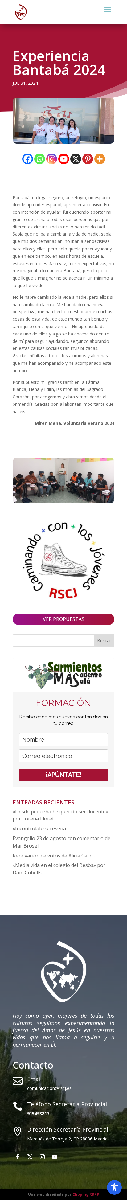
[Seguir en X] (30, 1157)
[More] (99, 159)
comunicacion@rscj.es (49, 1088)
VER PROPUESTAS (63, 619)
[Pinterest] (87, 159)
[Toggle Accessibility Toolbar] (114, 1187)
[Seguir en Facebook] (18, 1157)
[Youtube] (63, 159)
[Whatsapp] (39, 159)
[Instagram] (51, 159)
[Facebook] (27, 159)
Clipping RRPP (85, 1194)
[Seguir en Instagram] (42, 1157)
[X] (75, 159)
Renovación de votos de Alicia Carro (54, 855)
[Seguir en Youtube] (54, 1157)
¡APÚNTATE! (64, 775)
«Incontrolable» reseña (39, 828)
